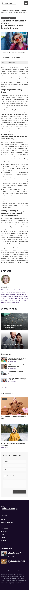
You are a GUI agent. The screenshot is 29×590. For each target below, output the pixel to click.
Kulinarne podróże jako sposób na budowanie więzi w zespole (17, 358)
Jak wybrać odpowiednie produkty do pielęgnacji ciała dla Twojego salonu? (17, 561)
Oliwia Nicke (6, 57)
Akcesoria (5, 17)
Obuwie (3, 534)
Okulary (12, 17)
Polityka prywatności (7, 522)
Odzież (3, 537)
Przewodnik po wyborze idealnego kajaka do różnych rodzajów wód (17, 379)
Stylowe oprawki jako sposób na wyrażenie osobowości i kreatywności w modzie (16, 553)
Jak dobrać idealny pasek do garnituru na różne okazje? (15, 372)
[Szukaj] (3, 387)
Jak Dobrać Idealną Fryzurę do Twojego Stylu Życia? (16, 365)
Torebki (3, 540)
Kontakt (3, 519)
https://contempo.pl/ (7, 131)
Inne (2, 543)
